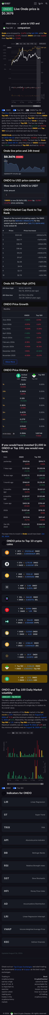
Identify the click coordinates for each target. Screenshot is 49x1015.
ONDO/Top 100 (36, 110)
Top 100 (20, 110)
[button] (45, 3)
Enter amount (9, 191)
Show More (10, 362)
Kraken (27, 970)
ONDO (8, 110)
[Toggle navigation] (35, 3)
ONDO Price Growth (16, 304)
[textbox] (9, 23)
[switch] (3, 110)
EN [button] (41, 3)
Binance (17, 970)
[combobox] (11, 24)
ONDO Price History (16, 370)
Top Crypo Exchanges (23, 967)
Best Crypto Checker (22, 1014)
